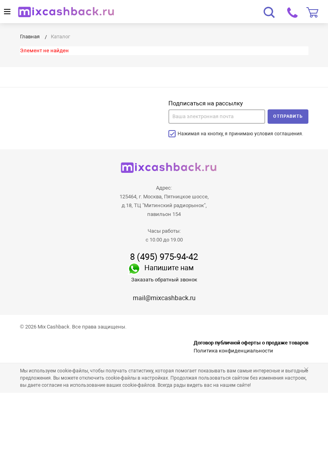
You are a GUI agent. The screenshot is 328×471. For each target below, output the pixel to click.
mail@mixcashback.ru (164, 298)
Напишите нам (169, 267)
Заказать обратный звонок (164, 280)
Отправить (288, 116)
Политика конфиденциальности (233, 351)
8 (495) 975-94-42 (164, 257)
